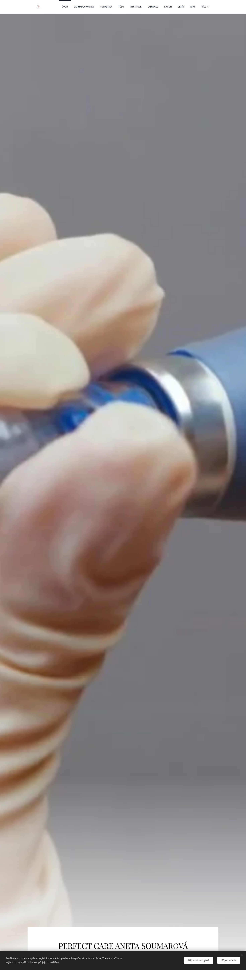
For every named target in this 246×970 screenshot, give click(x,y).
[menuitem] (65, 7)
